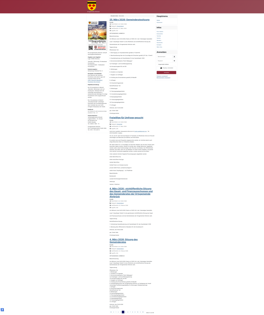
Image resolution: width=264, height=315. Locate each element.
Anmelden (166, 72)
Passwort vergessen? (162, 76)
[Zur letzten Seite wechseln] (142, 312)
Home (158, 20)
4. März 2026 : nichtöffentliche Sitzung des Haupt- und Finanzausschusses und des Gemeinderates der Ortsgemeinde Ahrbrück (131, 192)
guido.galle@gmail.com (141, 131)
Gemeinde (119, 124)
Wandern (159, 40)
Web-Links (159, 47)
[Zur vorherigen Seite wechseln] (113, 312)
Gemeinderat (120, 26)
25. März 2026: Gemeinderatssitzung (129, 19)
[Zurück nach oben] (261, 312)
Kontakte (159, 44)
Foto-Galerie (160, 31)
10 (137, 312)
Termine (159, 36)
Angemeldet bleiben (163, 64)
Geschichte (159, 42)
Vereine (159, 38)
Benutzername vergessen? (163, 77)
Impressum (159, 22)
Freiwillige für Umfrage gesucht (126, 117)
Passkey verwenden (167, 68)
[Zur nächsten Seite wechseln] (140, 312)
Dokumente (160, 33)
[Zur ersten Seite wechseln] (111, 312)
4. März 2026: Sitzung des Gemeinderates (124, 240)
